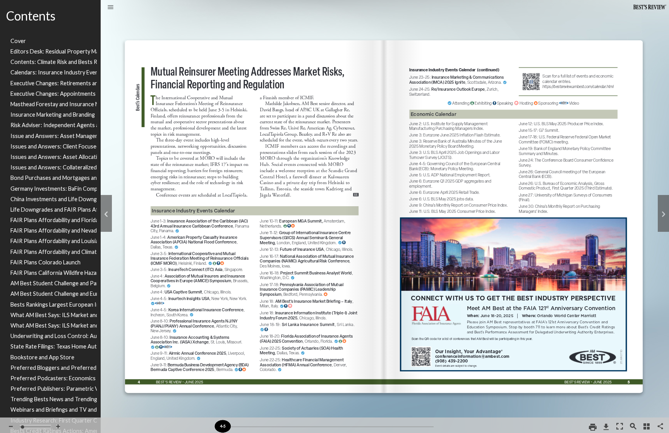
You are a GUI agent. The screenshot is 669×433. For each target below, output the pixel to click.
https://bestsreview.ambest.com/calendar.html (567, 65)
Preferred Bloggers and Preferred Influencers (53, 367)
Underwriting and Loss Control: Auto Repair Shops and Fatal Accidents (53, 336)
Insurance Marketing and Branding (52, 114)
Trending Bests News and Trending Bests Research (53, 399)
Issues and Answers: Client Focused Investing (53, 146)
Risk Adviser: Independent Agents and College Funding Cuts (53, 125)
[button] (110, 8)
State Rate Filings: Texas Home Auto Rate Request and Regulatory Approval (53, 346)
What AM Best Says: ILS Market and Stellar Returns (53, 315)
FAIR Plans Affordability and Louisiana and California (53, 241)
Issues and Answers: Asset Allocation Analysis (53, 157)
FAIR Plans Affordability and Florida (53, 220)
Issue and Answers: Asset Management (53, 136)
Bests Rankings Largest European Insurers (53, 304)
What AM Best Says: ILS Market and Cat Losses (53, 325)
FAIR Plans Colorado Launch (45, 262)
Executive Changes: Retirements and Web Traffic (53, 83)
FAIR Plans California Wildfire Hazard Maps (53, 272)
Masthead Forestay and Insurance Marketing (53, 104)
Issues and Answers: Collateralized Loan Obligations (53, 167)
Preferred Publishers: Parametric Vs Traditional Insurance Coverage (53, 388)
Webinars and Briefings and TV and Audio (53, 409)
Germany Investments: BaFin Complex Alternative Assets (53, 188)
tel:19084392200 (453, 361)
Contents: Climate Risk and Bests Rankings (53, 62)
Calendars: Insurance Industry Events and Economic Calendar (53, 72)
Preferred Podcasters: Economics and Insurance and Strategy (53, 378)
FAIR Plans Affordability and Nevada (53, 230)
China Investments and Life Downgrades (53, 199)
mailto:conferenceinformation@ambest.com (474, 355)
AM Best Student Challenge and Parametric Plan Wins (53, 283)
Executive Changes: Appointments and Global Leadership (53, 93)
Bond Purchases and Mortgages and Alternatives (53, 177)
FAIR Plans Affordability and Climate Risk (53, 251)
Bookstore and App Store (42, 357)
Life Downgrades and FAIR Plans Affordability (53, 209)
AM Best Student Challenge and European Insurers (53, 293)
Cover (18, 41)
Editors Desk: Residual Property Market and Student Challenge (53, 51)
